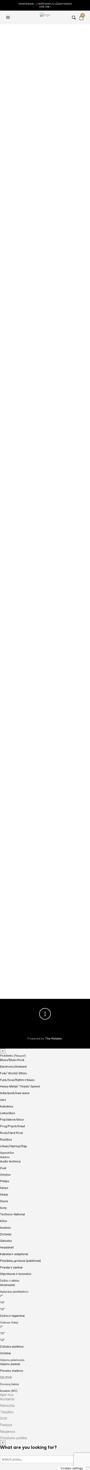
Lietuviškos (7, 1113)
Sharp (4, 1194)
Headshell (7, 1247)
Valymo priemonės (12, 1360)
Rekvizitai (7, 1405)
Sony (3, 1208)
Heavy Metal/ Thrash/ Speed (20, 1086)
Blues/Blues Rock (12, 1060)
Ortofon (5, 1174)
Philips (4, 1181)
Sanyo (4, 1188)
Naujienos (7, 1431)
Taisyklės (7, 1412)
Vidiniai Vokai (9, 1322)
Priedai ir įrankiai (11, 1267)
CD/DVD (6, 1377)
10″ (2, 1302)
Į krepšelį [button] (81, 610)
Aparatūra (7, 1153)
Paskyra (6, 1425)
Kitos (3, 1221)
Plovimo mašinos (11, 1370)
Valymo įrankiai (10, 1364)
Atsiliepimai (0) (48, 170)
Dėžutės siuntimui (12, 1346)
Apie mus (7, 1395)
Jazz (29, 35)
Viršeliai (5, 1353)
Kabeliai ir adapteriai (14, 1254)
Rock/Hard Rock (11, 1133)
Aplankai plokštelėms (14, 1292)
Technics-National (12, 1214)
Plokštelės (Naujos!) (13, 1056)
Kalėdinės (6, 1106)
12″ (2, 1309)
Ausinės (5, 1227)
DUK (3, 1418)
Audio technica (10, 1161)
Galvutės (6, 1240)
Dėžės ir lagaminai (12, 1315)
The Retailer (53, 1038)
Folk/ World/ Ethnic (13, 1073)
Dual (3, 1168)
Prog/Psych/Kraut (12, 1126)
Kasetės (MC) (9, 1391)
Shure (4, 1201)
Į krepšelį (46, 121)
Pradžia (11, 31)
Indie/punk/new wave (15, 1093)
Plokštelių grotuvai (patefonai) (20, 1260)
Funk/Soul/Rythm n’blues (17, 1080)
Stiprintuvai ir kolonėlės (15, 1274)
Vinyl (46, 145)
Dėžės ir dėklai (9, 1281)
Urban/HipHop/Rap (13, 1146)
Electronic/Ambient (13, 1066)
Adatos (5, 1157)
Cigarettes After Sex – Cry (26, 624)
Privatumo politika (13, 1438)
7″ (1, 1296)
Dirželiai (5, 1234)
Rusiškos (6, 1139)
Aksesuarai (7, 1285)
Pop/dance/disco (19, 620)
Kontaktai (7, 1399)
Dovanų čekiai (9, 1384)
